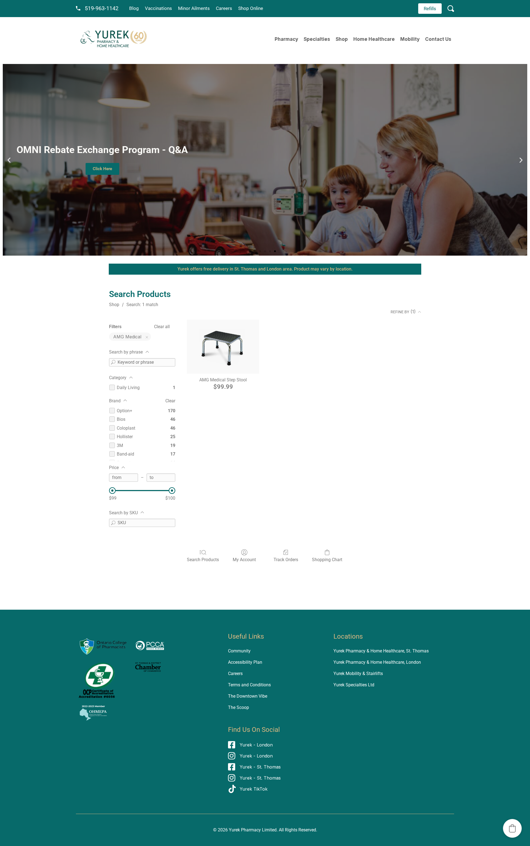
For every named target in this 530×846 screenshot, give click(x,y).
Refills (430, 8)
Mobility (410, 39)
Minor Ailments (194, 8)
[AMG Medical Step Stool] (223, 347)
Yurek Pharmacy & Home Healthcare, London (377, 662)
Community (239, 651)
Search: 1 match (142, 304)
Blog (134, 8)
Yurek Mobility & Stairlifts (358, 673)
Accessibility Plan (245, 662)
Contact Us (438, 39)
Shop (342, 39)
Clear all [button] (162, 326)
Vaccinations (158, 8)
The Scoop (238, 707)
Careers (224, 8)
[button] (9, 159)
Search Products (203, 559)
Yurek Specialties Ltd (353, 684)
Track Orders (286, 559)
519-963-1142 (101, 8)
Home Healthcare (374, 39)
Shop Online (250, 8)
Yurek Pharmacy (245, 829)
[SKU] (113, 523)
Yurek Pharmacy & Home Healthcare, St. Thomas (381, 651)
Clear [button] (170, 400)
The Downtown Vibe (247, 696)
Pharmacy (286, 39)
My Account (244, 559)
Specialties (317, 39)
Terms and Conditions (249, 684)
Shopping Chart (327, 559)
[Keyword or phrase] (113, 362)
